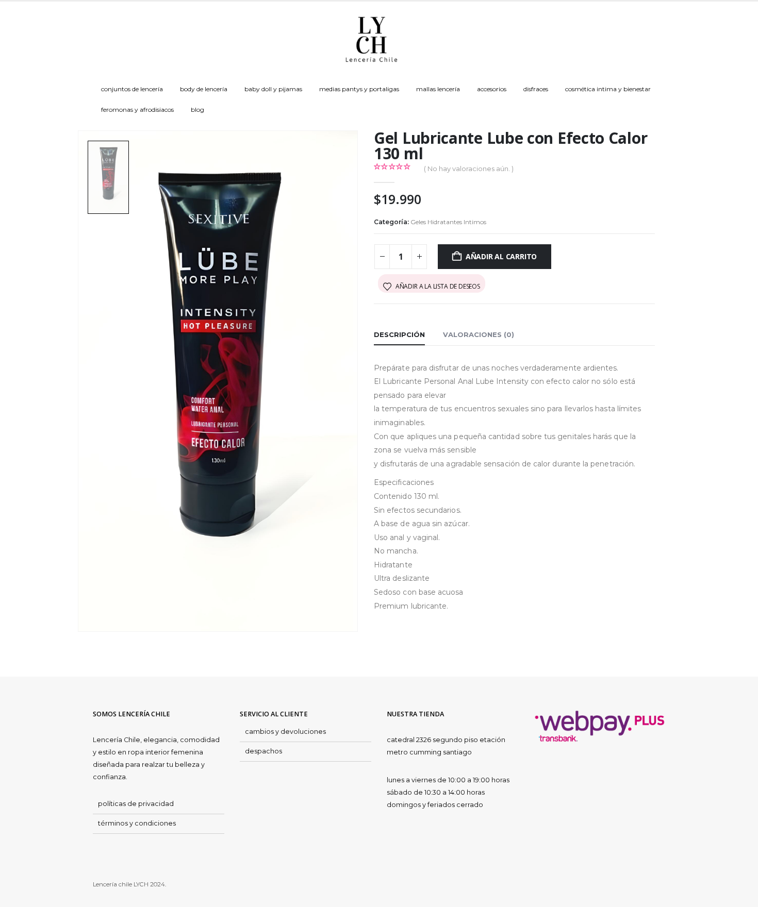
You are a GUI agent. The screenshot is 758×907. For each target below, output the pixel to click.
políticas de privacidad (136, 804)
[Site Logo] (371, 40)
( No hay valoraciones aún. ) (469, 168)
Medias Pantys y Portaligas (359, 89)
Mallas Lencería (438, 89)
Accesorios (491, 89)
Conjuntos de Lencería (132, 89)
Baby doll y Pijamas (273, 89)
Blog (197, 109)
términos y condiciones (137, 823)
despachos (263, 751)
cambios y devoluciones (285, 731)
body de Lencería (203, 89)
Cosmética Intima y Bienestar (608, 89)
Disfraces (535, 89)
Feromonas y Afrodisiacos (137, 109)
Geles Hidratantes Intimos (448, 222)
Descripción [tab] (399, 334)
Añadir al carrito (501, 256)
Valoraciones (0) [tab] (478, 334)
